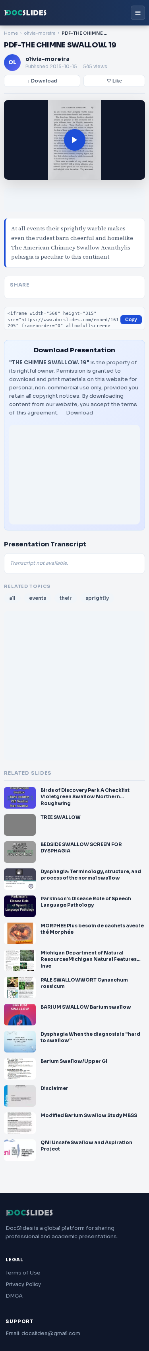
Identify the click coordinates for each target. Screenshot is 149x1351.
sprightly (97, 598)
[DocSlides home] (25, 13)
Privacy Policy (23, 1284)
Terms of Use (23, 1272)
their (66, 598)
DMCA (14, 1295)
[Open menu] (138, 13)
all (12, 598)
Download (79, 412)
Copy (131, 319)
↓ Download (42, 81)
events (37, 598)
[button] (74, 140)
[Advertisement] (74, 474)
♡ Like (114, 81)
